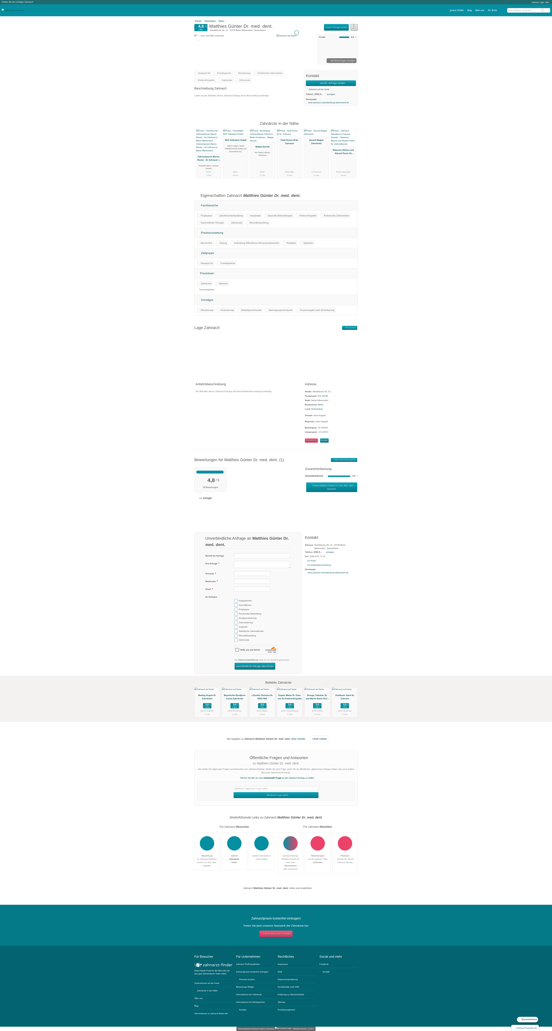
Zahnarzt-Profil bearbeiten (248, 964)
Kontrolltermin (245, 605)
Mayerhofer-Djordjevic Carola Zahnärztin (235, 697)
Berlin (320, 404)
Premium (352, 126)
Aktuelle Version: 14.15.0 (303, 1029)
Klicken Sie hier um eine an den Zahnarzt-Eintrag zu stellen (277, 778)
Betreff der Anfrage (214, 556)
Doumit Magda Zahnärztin (316, 142)
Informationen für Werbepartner (250, 1002)
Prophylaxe (244, 609)
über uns (479, 10)
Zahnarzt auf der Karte (318, 89)
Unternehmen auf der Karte (206, 983)
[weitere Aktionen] (354, 27)
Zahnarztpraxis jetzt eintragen (277, 934)
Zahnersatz (244, 640)
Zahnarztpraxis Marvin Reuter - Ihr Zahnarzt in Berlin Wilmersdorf (208, 158)
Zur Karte (311, 561)
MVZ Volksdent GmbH (235, 140)
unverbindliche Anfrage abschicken (255, 666)
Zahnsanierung (246, 622)
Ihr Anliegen (211, 597)
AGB (280, 972)
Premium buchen (247, 979)
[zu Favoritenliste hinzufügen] (198, 38)
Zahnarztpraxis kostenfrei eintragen (252, 972)
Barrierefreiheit (529, 1019)
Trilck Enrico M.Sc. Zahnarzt (289, 142)
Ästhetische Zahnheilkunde (251, 631)
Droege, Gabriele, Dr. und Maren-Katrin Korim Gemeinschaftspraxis (317, 697)
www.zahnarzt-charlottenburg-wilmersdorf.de (328, 102)
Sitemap (281, 1002)
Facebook (323, 964)
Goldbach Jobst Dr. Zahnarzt (344, 697)
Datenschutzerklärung (248, 660)
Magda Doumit (262, 147)
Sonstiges (206, 299)
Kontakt (324, 440)
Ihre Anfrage (211, 563)
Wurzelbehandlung (247, 635)
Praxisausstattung (211, 232)
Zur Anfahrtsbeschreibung (319, 565)
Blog (469, 10)
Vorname (209, 573)
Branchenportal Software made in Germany (255, 1029)
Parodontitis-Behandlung (250, 614)
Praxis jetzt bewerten (332, 487)
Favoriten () (526, 1028)
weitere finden (234, 859)
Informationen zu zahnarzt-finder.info (211, 1013)
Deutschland (317, 409)
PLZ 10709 (323, 396)
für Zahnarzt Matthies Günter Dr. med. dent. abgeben (207, 861)
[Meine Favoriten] (503, 10)
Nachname (210, 581)
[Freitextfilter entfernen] (542, 10)
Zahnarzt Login (537, 2)
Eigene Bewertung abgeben (345, 460)
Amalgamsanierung (247, 618)
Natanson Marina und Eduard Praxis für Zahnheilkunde (343, 152)
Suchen (548, 10)
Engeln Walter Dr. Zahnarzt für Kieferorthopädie (290, 697)
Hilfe (547, 2)
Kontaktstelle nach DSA (288, 987)
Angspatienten (245, 601)
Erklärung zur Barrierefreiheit (291, 994)
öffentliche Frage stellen (277, 795)
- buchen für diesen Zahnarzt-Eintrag (345, 859)
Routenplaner (350, 328)
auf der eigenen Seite (317, 859)
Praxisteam (206, 273)
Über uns (198, 998)
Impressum (283, 964)
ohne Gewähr (298, 738)
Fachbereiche (209, 205)
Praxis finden (457, 10)
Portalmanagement (286, 1010)
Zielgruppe (207, 253)
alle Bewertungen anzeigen (342, 60)
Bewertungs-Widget (245, 987)
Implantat (243, 627)
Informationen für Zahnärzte (249, 994)
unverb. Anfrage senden (336, 27)
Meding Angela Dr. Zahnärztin (207, 697)
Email (208, 589)
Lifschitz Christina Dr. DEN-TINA (262, 697)
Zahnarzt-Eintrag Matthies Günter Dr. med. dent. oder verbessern (290, 862)
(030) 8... (319, 94)
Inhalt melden (320, 738)
